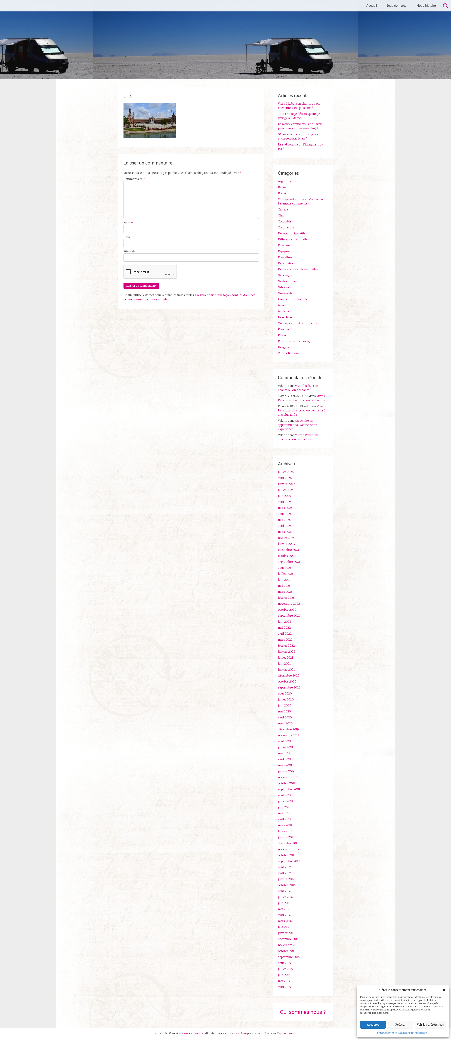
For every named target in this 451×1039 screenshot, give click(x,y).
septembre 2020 (289, 687)
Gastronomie (287, 281)
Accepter (373, 1024)
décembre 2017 (288, 843)
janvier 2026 (286, 484)
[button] (444, 990)
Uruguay (284, 347)
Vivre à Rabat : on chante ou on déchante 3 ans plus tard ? (302, 410)
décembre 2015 (288, 939)
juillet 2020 (286, 699)
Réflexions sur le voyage (294, 341)
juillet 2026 (286, 472)
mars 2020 (285, 723)
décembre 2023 (288, 549)
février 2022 (286, 645)
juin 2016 (284, 903)
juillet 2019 (285, 747)
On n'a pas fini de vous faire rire (299, 323)
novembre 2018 (288, 777)
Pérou (282, 335)
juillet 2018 (285, 801)
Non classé (285, 317)
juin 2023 (284, 579)
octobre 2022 (287, 609)
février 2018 (286, 831)
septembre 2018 (289, 789)
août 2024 (285, 514)
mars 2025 (285, 508)
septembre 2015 (289, 957)
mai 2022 (284, 627)
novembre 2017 (288, 849)
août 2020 (285, 693)
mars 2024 (285, 532)
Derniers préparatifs (291, 233)
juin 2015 (284, 975)
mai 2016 (284, 909)
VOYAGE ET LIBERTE (33, 5)
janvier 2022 (286, 651)
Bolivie (283, 193)
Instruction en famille (293, 299)
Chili (281, 215)
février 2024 (286, 537)
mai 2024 (284, 520)
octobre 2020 (287, 681)
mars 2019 (285, 765)
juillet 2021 (285, 657)
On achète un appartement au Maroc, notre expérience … (297, 425)
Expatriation (286, 263)
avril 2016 (284, 915)
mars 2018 (285, 825)
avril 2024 (285, 526)
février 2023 (286, 597)
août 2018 (284, 795)
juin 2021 (284, 663)
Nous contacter (397, 5)
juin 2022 (284, 621)
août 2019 (284, 741)
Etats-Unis (285, 257)
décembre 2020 (288, 675)
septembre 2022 (289, 615)
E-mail (129, 237)
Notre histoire (426, 5)
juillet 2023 (285, 573)
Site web (129, 251)
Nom (128, 223)
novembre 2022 (289, 603)
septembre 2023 (289, 561)
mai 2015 (284, 981)
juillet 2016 (285, 897)
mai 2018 (284, 813)
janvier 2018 (286, 837)
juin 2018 (284, 807)
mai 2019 (284, 753)
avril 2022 (285, 633)
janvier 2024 (286, 543)
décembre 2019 (288, 729)
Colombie (284, 221)
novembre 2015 (288, 945)
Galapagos (285, 275)
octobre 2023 (287, 555)
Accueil (371, 5)
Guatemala (285, 293)
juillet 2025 (285, 490)
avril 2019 (284, 759)
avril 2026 (285, 478)
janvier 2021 (286, 669)
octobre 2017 (286, 855)
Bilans (282, 187)
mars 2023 (285, 591)
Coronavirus (286, 227)
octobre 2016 (287, 885)
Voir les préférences (430, 1024)
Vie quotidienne (289, 353)
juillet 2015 (285, 969)
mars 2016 (285, 921)
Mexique (284, 311)
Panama (283, 329)
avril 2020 (285, 717)
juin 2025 (284, 496)
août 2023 (284, 567)
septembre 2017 (289, 861)
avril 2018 (284, 819)
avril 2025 (284, 502)
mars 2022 (285, 639)
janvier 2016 (286, 933)
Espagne (284, 251)
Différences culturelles (293, 239)
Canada (283, 209)
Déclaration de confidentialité (412, 1032)
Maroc (282, 305)
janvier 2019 (286, 771)
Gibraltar (284, 287)
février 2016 (286, 927)
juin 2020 (284, 705)
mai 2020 (284, 711)
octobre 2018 (287, 783)
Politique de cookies (387, 1032)
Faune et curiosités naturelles (298, 269)
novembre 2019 (288, 735)
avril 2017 (284, 873)
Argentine (285, 181)
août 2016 (284, 891)
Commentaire (134, 179)
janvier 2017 (286, 879)
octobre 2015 (286, 951)
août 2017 (284, 867)
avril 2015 (284, 987)
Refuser (400, 1024)
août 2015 (284, 963)
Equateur (284, 245)
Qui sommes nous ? (303, 1012)
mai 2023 (284, 585)
